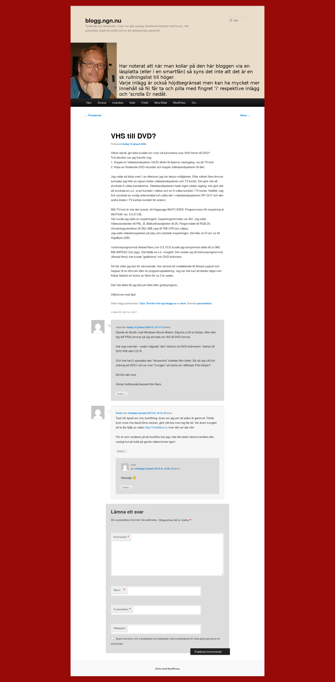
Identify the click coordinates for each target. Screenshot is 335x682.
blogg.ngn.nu (103, 20)
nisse (183, 303)
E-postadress (122, 609)
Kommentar (121, 537)
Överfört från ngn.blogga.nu (161, 303)
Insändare (117, 102)
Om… (195, 102)
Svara (121, 393)
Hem (89, 102)
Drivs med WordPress (167, 668)
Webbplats (119, 628)
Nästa (245, 115)
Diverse (102, 102)
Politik (144, 102)
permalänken (204, 303)
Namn (119, 590)
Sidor (132, 102)
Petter (119, 413)
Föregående (93, 115)
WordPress (179, 102)
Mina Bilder (161, 102)
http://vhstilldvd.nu (156, 427)
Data (142, 303)
